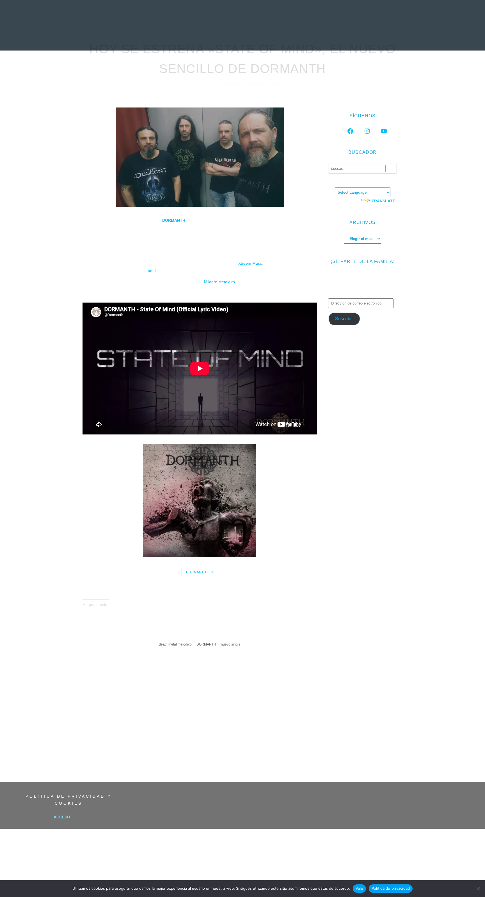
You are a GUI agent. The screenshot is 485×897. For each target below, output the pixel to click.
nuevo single (231, 644)
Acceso (62, 817)
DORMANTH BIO (200, 572)
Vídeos (301, 38)
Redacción (233, 83)
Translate (383, 201)
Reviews (176, 38)
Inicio (123, 38)
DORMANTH (173, 220)
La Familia (357, 38)
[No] (478, 888)
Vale (359, 888)
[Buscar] (391, 168)
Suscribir (344, 318)
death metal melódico (175, 644)
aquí (152, 270)
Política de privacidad (391, 888)
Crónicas (241, 38)
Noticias (148, 38)
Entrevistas (208, 38)
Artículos (273, 38)
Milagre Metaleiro (219, 282)
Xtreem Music (250, 263)
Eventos (328, 38)
